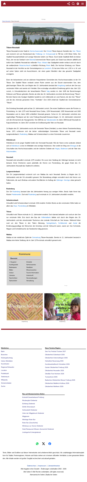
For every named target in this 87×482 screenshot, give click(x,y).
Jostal (75, 223)
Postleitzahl (5, 373)
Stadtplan (29, 267)
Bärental (32, 60)
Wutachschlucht (24, 65)
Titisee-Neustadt (6, 21)
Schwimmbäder (6, 383)
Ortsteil (49, 51)
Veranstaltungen (31, 278)
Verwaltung (30, 280)
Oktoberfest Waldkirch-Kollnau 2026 (57, 383)
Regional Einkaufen (7, 367)
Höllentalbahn (46, 217)
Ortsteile (29, 262)
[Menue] (82, 3)
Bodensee (64, 148)
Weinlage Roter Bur (28, 419)
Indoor (11, 273)
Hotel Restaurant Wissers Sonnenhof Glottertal (38, 429)
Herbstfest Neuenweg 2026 (54, 361)
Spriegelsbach (51, 223)
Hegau (57, 148)
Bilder (11, 270)
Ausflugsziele (13, 264)
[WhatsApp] (37, 443)
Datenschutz (31, 466)
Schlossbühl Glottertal (29, 410)
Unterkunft (29, 275)
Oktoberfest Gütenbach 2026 (55, 354)
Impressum (42, 466)
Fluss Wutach (43, 62)
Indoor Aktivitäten (7, 361)
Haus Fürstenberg (19, 206)
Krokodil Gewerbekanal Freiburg (33, 397)
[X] (43, 443)
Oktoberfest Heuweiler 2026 (54, 370)
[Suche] (73, 3)
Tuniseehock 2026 (51, 377)
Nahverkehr (13, 280)
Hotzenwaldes (11, 151)
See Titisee (77, 51)
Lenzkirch (48, 68)
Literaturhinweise (54, 466)
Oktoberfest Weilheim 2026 (54, 386)
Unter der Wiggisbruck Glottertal (33, 413)
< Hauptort (12, 262)
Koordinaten (5, 364)
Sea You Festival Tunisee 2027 (55, 351)
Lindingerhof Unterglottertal (31, 432)
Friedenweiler (16, 194)
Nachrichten (13, 278)
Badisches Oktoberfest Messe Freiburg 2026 (60, 380)
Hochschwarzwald (36, 51)
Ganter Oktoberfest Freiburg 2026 (56, 367)
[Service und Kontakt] (78, 3)
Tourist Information (32, 273)
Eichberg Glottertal (28, 403)
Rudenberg (23, 134)
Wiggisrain (25, 416)
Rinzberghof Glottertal (29, 400)
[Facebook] (49, 443)
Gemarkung (36, 237)
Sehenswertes (31, 264)
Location (4, 370)
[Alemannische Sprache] (25, 306)
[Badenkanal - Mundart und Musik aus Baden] (62, 306)
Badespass (13, 267)
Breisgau (73, 146)
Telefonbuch (5, 376)
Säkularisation (51, 120)
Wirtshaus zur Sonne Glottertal (32, 426)
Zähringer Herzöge (63, 180)
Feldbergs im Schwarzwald (45, 54)
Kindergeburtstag (7, 358)
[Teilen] (68, 3)
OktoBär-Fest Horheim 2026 (54, 374)
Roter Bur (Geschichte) (30, 423)
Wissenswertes (31, 270)
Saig (48, 91)
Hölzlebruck (15, 146)
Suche (3, 386)
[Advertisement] (43, 12)
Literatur (12, 275)
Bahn (3, 351)
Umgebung (61, 85)
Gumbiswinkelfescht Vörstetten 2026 (57, 364)
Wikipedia (4, 380)
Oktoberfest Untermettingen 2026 (56, 358)
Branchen (4, 354)
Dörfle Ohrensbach (28, 407)
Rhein (48, 65)
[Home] (4, 3)
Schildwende (62, 223)
